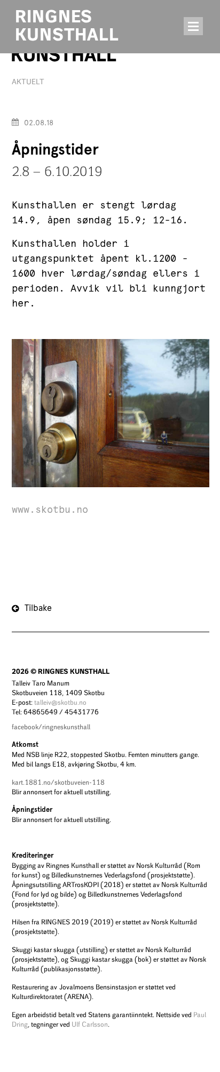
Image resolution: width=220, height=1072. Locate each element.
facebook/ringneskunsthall (51, 727)
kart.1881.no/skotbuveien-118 (58, 782)
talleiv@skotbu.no (60, 702)
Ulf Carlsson (90, 1024)
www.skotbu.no (50, 510)
